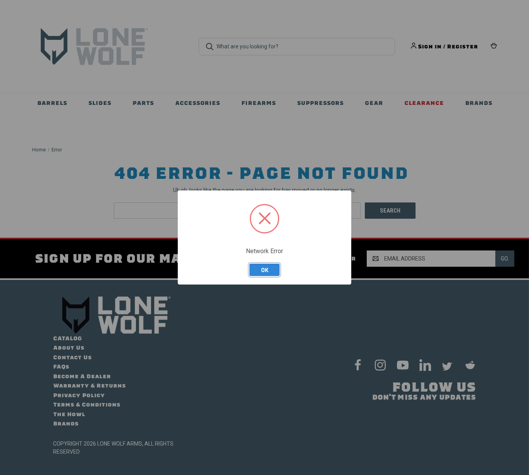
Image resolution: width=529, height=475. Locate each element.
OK (264, 269)
